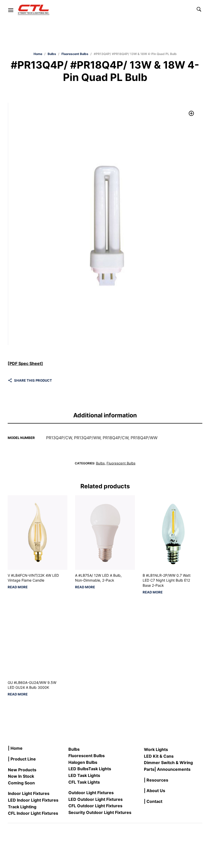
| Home (15, 748)
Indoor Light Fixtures (28, 793)
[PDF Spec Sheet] (25, 363)
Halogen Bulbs (82, 762)
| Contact (153, 801)
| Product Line (22, 759)
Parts (149, 769)
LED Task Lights (84, 775)
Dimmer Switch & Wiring (168, 762)
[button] (191, 113)
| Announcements (172, 769)
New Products (22, 769)
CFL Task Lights (84, 782)
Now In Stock (21, 776)
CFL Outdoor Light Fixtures (95, 805)
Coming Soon (21, 782)
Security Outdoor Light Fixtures (99, 812)
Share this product (33, 380)
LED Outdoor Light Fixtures (95, 799)
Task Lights (99, 768)
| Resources (156, 780)
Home (38, 54)
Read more (18, 587)
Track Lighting (22, 806)
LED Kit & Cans (159, 756)
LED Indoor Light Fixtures (33, 800)
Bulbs (52, 54)
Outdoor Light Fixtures (91, 792)
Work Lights (156, 749)
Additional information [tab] (105, 415)
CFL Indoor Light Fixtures (33, 813)
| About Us (154, 790)
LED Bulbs (78, 768)
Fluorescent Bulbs (74, 54)
